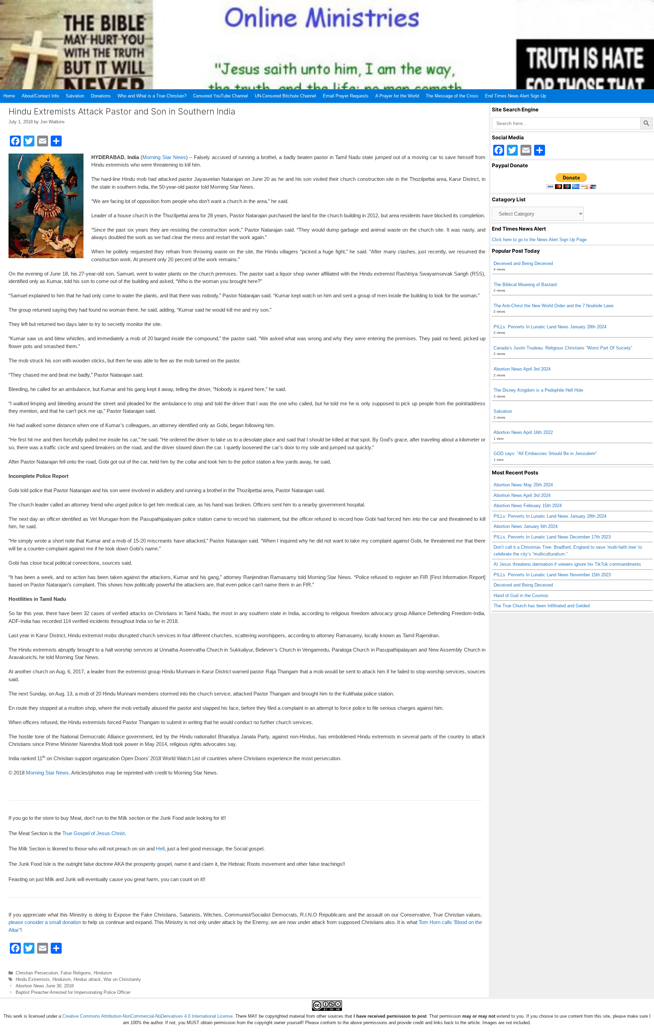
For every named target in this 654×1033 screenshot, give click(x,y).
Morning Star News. (48, 773)
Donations (101, 95)
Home (9, 95)
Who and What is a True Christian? (152, 95)
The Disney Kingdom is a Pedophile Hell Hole (538, 390)
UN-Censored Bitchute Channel (285, 95)
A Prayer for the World (397, 95)
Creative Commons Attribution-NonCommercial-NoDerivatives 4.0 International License (147, 1016)
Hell (160, 848)
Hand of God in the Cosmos (521, 595)
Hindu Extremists (33, 979)
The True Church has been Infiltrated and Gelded (542, 605)
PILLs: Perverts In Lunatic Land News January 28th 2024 (550, 326)
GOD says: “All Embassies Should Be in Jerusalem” (545, 453)
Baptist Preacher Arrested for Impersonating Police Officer (73, 992)
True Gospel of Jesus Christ (93, 833)
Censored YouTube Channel (220, 95)
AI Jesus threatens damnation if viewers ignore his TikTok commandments (567, 564)
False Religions (76, 972)
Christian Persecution (37, 972)
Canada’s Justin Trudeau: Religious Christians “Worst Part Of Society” (563, 347)
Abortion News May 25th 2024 (523, 484)
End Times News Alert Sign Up (515, 95)
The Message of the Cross (452, 95)
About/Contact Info (40, 95)
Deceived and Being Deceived (523, 263)
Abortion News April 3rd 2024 (522, 369)
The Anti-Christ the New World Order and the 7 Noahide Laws (554, 305)
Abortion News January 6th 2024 (526, 526)
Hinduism (103, 972)
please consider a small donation (45, 922)
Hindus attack (87, 979)
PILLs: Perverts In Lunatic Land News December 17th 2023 (552, 536)
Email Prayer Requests (346, 95)
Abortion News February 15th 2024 (528, 505)
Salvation (75, 95)
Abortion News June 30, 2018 (45, 985)
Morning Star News (164, 157)
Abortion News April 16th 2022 (523, 432)
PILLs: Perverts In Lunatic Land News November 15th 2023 (552, 574)
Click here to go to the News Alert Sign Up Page (539, 239)
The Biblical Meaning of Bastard (525, 284)
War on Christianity (122, 979)
